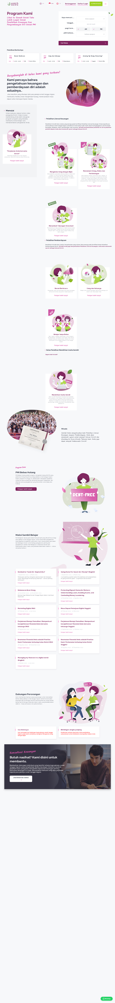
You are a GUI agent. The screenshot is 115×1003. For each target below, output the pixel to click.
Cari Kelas (64, 43)
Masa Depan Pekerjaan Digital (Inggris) (76, 608)
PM (101, 29)
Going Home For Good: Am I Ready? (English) (78, 572)
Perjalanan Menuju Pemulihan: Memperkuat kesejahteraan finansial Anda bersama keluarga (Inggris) (78, 623)
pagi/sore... (69, 28)
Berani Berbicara (61, 288)
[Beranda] (13, 6)
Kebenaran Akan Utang (26, 590)
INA (52, 3)
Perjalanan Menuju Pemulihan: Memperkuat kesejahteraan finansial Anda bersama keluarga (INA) (35, 623)
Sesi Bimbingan (23, 730)
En (43, 3)
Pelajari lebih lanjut (17, 161)
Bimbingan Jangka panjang (71, 730)
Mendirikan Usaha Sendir (61, 395)
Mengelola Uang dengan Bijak (61, 172)
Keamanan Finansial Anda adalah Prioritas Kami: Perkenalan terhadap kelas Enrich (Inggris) (77, 642)
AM (86, 29)
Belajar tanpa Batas (61, 334)
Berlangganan (70, 4)
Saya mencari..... (68, 17)
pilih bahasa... (69, 33)
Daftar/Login (83, 4)
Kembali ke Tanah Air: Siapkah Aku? (31, 572)
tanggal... (70, 23)
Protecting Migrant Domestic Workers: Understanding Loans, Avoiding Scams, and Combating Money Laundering (77, 592)
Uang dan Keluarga (94, 288)
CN (60, 3)
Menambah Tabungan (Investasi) (61, 226)
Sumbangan (96, 3)
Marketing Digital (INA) (26, 608)
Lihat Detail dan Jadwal (21, 777)
